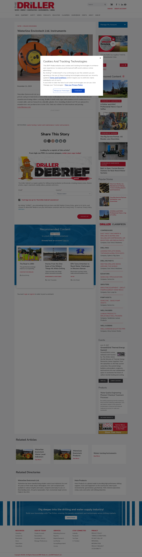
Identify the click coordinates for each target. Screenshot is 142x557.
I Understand (78, 90)
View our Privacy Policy (74, 85)
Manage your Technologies (62, 90)
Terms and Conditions (58, 78)
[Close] (100, 58)
